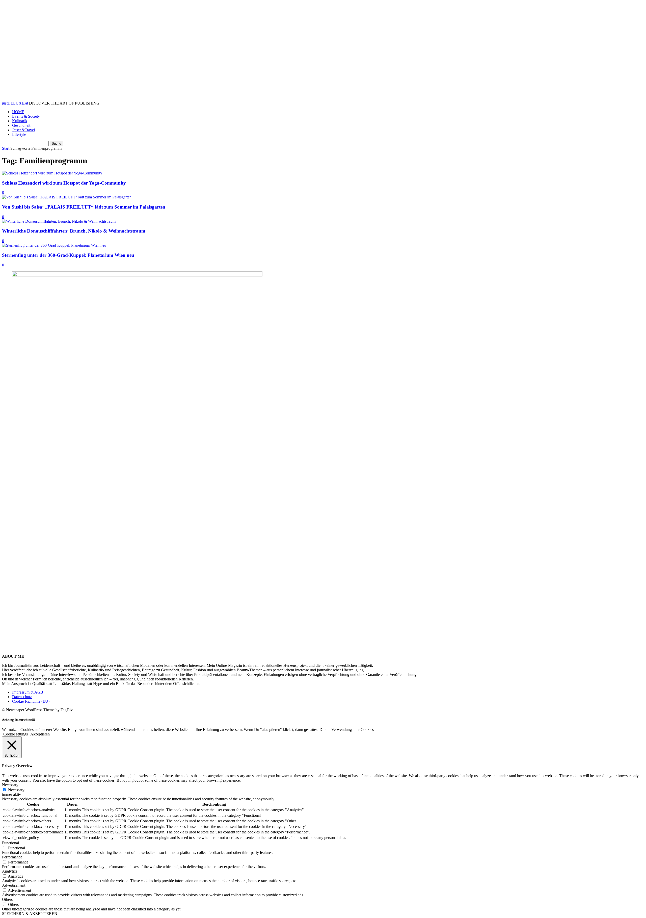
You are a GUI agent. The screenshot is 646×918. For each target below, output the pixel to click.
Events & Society (26, 116)
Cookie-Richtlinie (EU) (30, 701)
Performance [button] (12, 857)
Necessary (16, 790)
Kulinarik (19, 121)
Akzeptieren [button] (40, 734)
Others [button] (7, 899)
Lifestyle (19, 134)
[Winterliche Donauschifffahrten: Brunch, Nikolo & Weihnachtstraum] (59, 221)
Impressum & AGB (27, 692)
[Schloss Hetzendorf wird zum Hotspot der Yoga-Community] (52, 173)
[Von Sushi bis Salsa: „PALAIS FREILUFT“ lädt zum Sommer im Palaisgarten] (66, 197)
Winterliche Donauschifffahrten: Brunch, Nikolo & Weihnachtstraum (73, 231)
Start (5, 148)
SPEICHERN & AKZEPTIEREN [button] (29, 913)
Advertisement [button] (13, 885)
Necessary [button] (10, 785)
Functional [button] (10, 843)
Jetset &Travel (23, 130)
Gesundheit (21, 125)
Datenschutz (22, 697)
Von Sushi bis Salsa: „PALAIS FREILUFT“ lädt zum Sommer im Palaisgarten (83, 207)
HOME (18, 112)
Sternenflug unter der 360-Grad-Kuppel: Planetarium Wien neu (68, 255)
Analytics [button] (9, 871)
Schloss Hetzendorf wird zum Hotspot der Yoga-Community (64, 183)
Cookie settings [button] (15, 734)
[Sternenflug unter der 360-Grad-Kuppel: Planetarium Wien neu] (54, 245)
